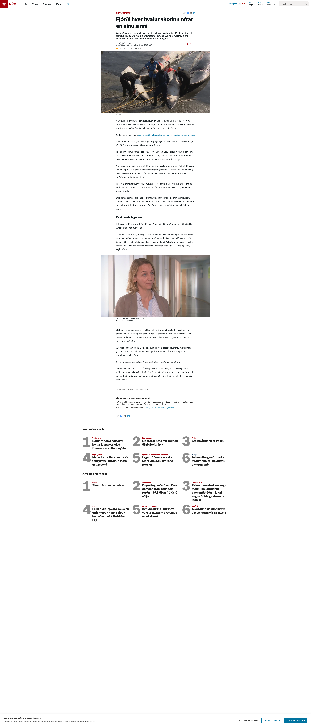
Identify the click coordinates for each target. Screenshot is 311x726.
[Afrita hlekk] (184, 13)
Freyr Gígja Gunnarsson (125, 43)
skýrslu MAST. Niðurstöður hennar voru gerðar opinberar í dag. (166, 134)
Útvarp (35, 4)
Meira (58, 4)
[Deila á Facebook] (188, 13)
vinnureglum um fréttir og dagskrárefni (159, 407)
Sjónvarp (47, 4)
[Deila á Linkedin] (194, 13)
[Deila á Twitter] (191, 13)
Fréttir (24, 4)
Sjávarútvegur (123, 13)
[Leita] (306, 4)
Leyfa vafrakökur (296, 720)
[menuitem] (28, 4)
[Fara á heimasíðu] (10, 4)
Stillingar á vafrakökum (248, 720)
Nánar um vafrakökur (87, 722)
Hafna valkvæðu (272, 720)
